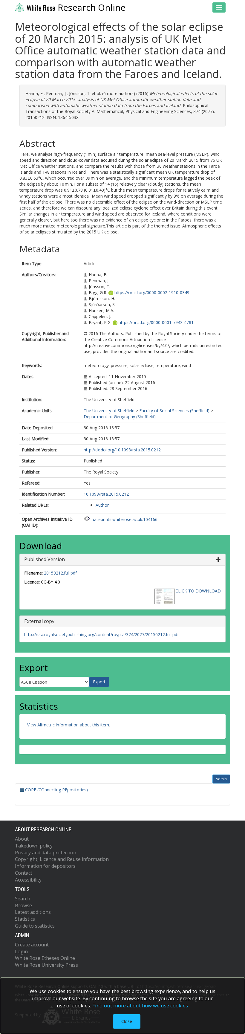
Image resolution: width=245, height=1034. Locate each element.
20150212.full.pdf (60, 573)
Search (22, 898)
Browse (23, 905)
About (22, 839)
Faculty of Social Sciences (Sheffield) (174, 410)
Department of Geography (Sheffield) (120, 416)
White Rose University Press (46, 965)
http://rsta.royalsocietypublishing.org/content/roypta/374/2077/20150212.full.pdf (101, 634)
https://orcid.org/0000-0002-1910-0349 (151, 292)
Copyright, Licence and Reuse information (62, 859)
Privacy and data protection (45, 852)
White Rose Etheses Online (45, 958)
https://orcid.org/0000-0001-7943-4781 (156, 322)
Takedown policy (34, 845)
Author (102, 505)
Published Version (44, 559)
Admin (221, 778)
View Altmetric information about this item (68, 725)
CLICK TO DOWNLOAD (198, 591)
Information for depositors (45, 866)
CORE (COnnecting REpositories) (56, 789)
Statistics (25, 919)
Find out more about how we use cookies (140, 1005)
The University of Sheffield (109, 410)
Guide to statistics (35, 925)
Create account (32, 944)
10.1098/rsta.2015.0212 (106, 494)
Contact (23, 873)
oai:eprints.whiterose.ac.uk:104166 (124, 519)
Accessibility (28, 879)
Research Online (76, 7)
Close (126, 1021)
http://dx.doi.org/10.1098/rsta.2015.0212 (122, 450)
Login (21, 951)
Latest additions (33, 912)
